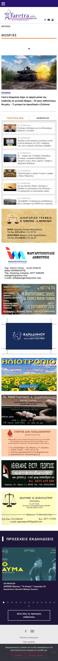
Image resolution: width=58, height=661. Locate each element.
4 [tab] (16, 602)
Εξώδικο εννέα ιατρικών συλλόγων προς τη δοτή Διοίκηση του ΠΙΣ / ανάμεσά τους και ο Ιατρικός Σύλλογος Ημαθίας (35, 143)
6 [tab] (24, 602)
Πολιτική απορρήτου (29, 637)
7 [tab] (29, 602)
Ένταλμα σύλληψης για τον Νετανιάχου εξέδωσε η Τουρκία (34, 129)
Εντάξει (18, 655)
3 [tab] (12, 602)
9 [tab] (37, 602)
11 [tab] (45, 602)
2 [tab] (7, 602)
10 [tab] (41, 602)
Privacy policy (36, 655)
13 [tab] (54, 602)
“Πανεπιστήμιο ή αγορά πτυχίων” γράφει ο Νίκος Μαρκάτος (35, 174)
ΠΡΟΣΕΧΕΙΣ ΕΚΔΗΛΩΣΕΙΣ (30, 539)
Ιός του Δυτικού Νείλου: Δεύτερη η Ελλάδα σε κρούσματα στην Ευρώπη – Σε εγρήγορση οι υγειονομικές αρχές (34, 188)
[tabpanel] (29, 570)
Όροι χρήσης (29, 642)
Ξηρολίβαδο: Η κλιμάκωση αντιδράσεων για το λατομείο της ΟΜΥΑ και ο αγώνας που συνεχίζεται (35, 203)
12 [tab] (50, 602)
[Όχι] (53, 652)
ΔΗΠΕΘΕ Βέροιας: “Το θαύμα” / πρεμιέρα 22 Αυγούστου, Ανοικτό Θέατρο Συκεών (25, 587)
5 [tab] (20, 602)
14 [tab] (29, 606)
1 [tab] (29, 48)
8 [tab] (33, 602)
